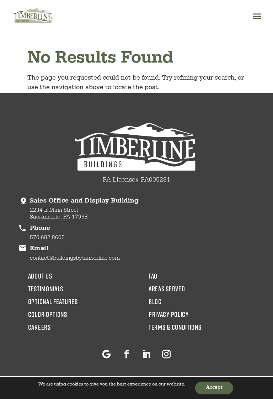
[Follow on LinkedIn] (146, 354)
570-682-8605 (47, 238)
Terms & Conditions (175, 327)
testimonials (45, 288)
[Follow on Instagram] (166, 354)
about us (40, 275)
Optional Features (53, 301)
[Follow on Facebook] (126, 354)
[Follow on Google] (106, 354)
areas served (167, 288)
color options (47, 314)
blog (155, 301)
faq (153, 275)
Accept (214, 387)
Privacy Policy (169, 314)
